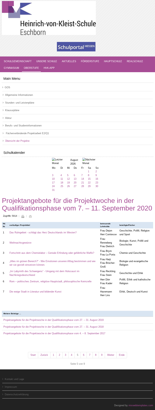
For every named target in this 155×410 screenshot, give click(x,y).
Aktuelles (69, 61)
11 (61, 178)
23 (96, 182)
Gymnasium (11, 68)
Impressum (11, 386)
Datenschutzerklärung (17, 394)
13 (75, 178)
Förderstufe (90, 61)
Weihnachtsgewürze (20, 242)
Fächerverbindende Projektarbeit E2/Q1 (27, 133)
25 (61, 186)
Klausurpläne (12, 110)
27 (75, 186)
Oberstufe (31, 68)
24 (53, 186)
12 (68, 178)
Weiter (110, 355)
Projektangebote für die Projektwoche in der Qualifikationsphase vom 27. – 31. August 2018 (53, 326)
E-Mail (30, 216)
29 (89, 186)
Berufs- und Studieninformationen (23, 125)
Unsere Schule (46, 61)
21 (82, 182)
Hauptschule (113, 61)
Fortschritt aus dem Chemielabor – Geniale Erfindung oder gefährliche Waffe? (51, 252)
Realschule (135, 61)
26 (68, 186)
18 (61, 182)
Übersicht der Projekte (17, 140)
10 (53, 178)
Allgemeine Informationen (19, 95)
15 (89, 178)
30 (96, 186)
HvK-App (49, 68)
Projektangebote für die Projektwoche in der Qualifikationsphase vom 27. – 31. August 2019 (53, 320)
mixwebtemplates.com (141, 405)
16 (96, 178)
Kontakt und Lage (14, 379)
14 (82, 178)
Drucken (22, 216)
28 (82, 186)
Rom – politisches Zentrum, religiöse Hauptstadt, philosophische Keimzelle (50, 281)
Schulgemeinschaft (18, 61)
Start (33, 355)
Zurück (44, 355)
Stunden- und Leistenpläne (19, 102)
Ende (122, 355)
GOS (7, 87)
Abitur (8, 118)
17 (53, 182)
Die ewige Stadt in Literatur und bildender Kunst (35, 291)
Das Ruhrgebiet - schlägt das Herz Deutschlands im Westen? (43, 232)
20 (75, 182)
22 (89, 182)
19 (68, 182)
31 (53, 190)
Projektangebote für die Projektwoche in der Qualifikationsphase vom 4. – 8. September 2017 (54, 333)
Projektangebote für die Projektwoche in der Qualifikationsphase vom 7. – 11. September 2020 (77, 204)
